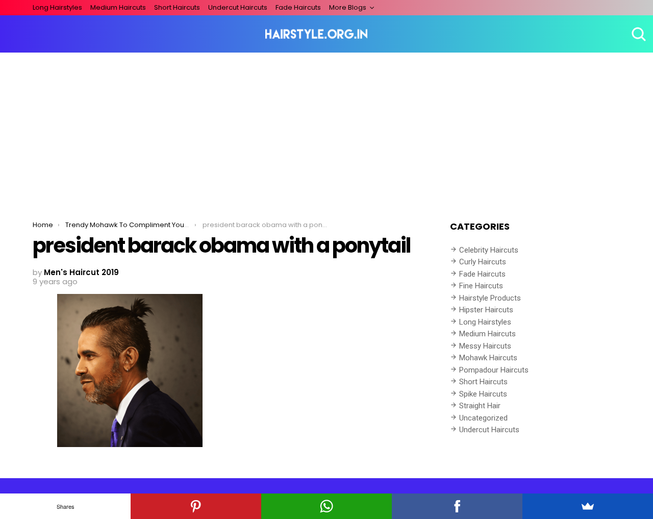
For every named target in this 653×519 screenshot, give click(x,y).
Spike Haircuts (483, 394)
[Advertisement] (326, 129)
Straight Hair (479, 405)
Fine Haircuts (481, 285)
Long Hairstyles (57, 7)
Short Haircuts (177, 7)
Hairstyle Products (490, 298)
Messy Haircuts (485, 346)
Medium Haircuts (118, 7)
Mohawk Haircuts (488, 357)
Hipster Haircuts (486, 309)
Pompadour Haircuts (494, 370)
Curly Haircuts (482, 261)
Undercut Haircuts (237, 7)
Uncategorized (483, 418)
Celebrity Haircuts (488, 250)
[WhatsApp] (326, 506)
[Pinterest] (196, 506)
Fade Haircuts (298, 7)
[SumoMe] (587, 506)
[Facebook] (457, 506)
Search (637, 34)
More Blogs (347, 7)
